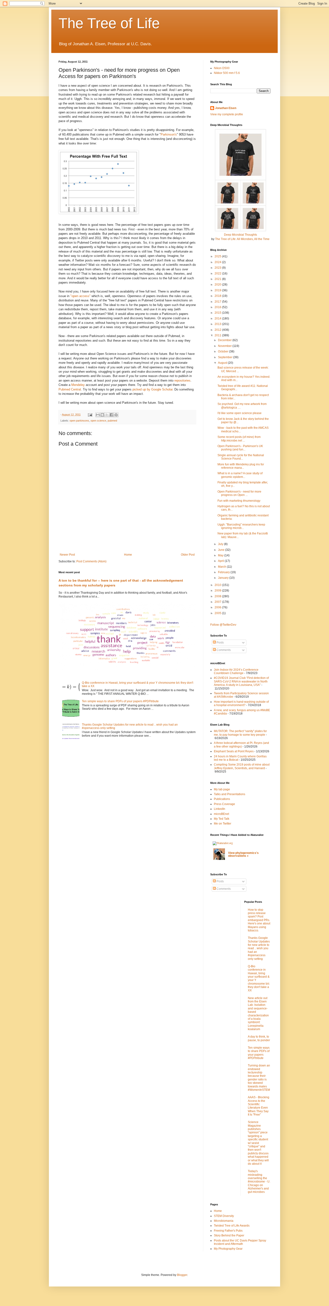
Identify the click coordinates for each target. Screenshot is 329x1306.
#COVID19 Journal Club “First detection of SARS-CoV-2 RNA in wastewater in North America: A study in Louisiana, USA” (241, 681)
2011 (218, 335)
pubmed (112, 420)
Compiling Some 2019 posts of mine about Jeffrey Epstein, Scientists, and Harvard (242, 766)
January (223, 577)
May (221, 555)
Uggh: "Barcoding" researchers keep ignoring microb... (241, 526)
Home (128, 554)
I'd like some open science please (239, 413)
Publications (222, 799)
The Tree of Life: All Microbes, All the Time (242, 239)
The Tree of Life (109, 23)
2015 (218, 312)
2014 (218, 318)
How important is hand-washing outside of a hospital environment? (241, 703)
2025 (218, 256)
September (225, 357)
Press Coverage (224, 804)
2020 (218, 284)
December (225, 340)
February (224, 572)
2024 (218, 262)
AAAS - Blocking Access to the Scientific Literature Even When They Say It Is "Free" (258, 1106)
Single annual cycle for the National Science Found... (240, 457)
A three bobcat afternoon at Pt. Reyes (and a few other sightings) (241, 744)
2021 (218, 279)
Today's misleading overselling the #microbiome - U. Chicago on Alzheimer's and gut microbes (259, 1182)
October (223, 351)
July (221, 544)
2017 (218, 301)
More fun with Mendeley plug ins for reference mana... (240, 466)
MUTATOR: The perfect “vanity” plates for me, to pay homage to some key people (240, 732)
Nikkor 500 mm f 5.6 (227, 73)
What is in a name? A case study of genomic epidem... (240, 475)
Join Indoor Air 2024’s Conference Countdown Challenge (236, 671)
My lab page (222, 789)
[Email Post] (90, 414)
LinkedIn (219, 809)
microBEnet (221, 814)
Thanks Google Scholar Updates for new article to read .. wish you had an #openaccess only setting (259, 948)
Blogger (182, 1275)
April (221, 561)
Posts (220, 642)
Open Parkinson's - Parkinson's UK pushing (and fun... (240, 447)
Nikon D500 (222, 68)
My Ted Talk (221, 818)
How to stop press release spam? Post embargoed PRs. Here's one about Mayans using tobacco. (259, 920)
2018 (218, 296)
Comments (223, 650)
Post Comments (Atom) (91, 561)
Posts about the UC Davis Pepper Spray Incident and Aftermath (240, 1242)
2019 (218, 290)
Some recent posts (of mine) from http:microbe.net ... (239, 438)
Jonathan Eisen (225, 108)
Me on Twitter (222, 823)
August (223, 362)
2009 (218, 590)
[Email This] (97, 414)
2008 (218, 596)
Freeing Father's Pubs (228, 1230)
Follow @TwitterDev (223, 624)
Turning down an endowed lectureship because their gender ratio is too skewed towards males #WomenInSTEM (259, 1078)
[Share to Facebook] (111, 414)
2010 (218, 585)
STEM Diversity (224, 1216)
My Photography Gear (228, 1248)
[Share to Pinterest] (116, 414)
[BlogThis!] (102, 414)
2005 (218, 613)
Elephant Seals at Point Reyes (234, 751)
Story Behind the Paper (229, 1235)
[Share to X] (107, 414)
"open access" (80, 296)
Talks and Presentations (229, 794)
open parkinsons (79, 420)
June (221, 550)
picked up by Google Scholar (152, 389)
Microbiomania (223, 1220)
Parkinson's (169, 134)
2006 (218, 607)
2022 (218, 273)
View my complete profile (226, 114)
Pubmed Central (70, 389)
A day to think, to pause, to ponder (259, 1038)
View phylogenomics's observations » (243, 854)
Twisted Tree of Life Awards (232, 1225)
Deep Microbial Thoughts (240, 234)
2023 (218, 267)
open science (98, 420)
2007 (218, 602)
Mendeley (78, 385)
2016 (218, 307)
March (222, 566)
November (225, 346)
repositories (182, 380)
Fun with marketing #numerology (238, 500)
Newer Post (67, 554)
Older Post (188, 554)
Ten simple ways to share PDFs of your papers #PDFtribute (120, 701)
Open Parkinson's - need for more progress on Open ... (239, 493)
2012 (218, 329)
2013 (218, 324)
